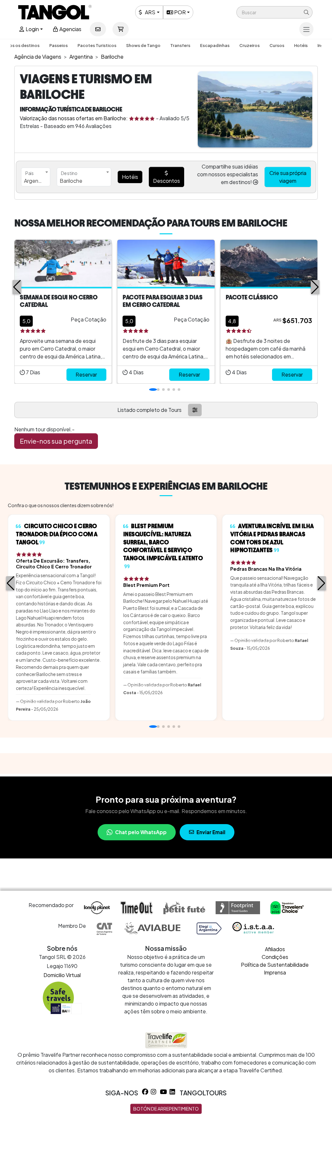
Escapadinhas (215, 45)
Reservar (86, 374)
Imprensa (275, 972)
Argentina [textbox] (35, 180)
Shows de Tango (143, 45)
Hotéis (301, 45)
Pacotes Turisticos (96, 45)
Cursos (276, 45)
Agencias (69, 29)
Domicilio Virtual (62, 975)
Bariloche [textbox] (71, 180)
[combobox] (35, 177)
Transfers (180, 45)
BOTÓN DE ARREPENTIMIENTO (166, 1109)
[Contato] (98, 29)
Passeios (58, 45)
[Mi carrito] (121, 29)
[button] (274, 12)
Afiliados (275, 949)
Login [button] (32, 29)
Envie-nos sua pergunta (56, 441)
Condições (275, 956)
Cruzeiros (249, 45)
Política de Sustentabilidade (275, 964)
